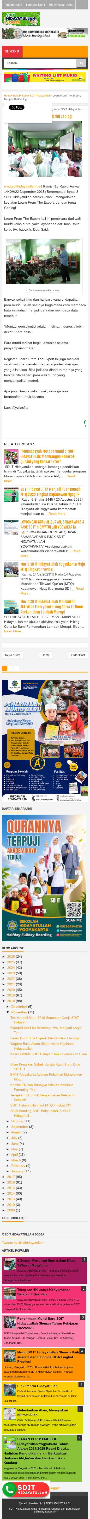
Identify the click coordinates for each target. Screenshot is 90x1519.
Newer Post (12, 655)
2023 (11, 973)
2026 (11, 956)
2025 (11, 962)
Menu (13, 52)
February (18, 1166)
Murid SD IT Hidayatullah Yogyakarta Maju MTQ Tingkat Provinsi (52, 567)
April (15, 1155)
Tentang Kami (13, 4)
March (16, 1160)
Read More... (58, 514)
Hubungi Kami (35, 4)
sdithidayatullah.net (45, 1511)
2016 (11, 1182)
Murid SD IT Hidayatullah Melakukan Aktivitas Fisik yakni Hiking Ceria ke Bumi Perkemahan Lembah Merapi (51, 606)
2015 (11, 1188)
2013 (11, 1199)
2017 (11, 1177)
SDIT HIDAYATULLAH (58, 1503)
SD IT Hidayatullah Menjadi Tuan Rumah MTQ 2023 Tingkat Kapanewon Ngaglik (50, 492)
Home (46, 655)
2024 (11, 968)
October (17, 1121)
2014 (11, 1193)
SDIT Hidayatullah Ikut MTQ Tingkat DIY (40, 1105)
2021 (11, 984)
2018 (11, 1001)
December (19, 1006)
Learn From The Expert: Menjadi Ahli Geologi (44, 1038)
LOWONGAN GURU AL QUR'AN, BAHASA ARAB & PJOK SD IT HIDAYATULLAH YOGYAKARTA (52, 525)
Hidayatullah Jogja (61, 4)
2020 (11, 990)
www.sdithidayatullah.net (22, 186)
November (19, 1012)
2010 (11, 1205)
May (15, 1149)
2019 (11, 995)
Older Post (78, 655)
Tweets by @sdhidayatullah (22, 1243)
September (20, 1127)
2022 (11, 979)
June (15, 1143)
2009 (11, 1210)
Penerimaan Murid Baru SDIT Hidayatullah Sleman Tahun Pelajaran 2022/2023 (47, 1323)
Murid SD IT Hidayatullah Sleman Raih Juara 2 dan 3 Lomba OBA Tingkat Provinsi (48, 1357)
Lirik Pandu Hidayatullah (37, 1386)
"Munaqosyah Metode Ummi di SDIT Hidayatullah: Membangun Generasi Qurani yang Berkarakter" (47, 456)
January (17, 1171)
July (14, 1138)
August (17, 1132)
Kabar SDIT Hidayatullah (68, 109)
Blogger (54, 1488)
